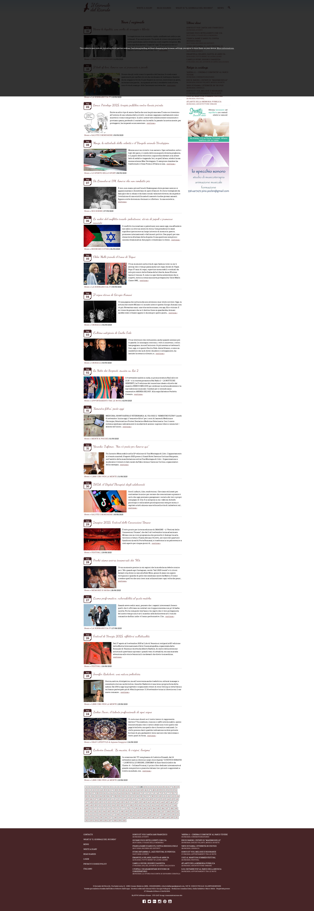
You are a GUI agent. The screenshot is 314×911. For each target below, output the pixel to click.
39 (119, 790)
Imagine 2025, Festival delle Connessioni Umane (122, 522)
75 (160, 793)
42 (130, 790)
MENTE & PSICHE (99, 438)
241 (129, 817)
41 (127, 790)
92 (130, 796)
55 (86, 793)
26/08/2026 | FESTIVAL (195, 98)
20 (145, 787)
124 (168, 799)
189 (176, 808)
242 (133, 817)
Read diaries (89, 854)
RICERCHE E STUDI (100, 249)
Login (86, 859)
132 (108, 802)
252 (86, 820)
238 (114, 817)
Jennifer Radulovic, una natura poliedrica (116, 674)
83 (97, 796)
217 (113, 814)
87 (112, 796)
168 (175, 805)
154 (113, 805)
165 (161, 805)
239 (119, 817)
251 (176, 817)
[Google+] (154, 901)
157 (126, 805)
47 (150, 790)
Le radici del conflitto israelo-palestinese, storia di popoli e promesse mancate (133, 221)
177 (122, 808)
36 (108, 790)
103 (173, 796)
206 (158, 811)
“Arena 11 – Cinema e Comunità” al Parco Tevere (204, 835)
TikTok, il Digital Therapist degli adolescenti (119, 484)
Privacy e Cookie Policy (95, 864)
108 (100, 799)
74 (157, 793)
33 (97, 790)
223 (140, 814)
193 (99, 811)
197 (117, 811)
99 (156, 796)
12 (117, 787)
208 (168, 811)
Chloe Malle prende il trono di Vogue (114, 257)
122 (159, 799)
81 (90, 796)
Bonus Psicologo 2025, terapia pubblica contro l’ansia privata (128, 105)
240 (124, 817)
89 (119, 796)
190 (86, 811)
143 (157, 802)
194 (104, 811)
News (87, 97)
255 (100, 820)
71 (145, 793)
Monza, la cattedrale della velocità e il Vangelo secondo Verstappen (131, 143)
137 (130, 802)
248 (162, 817)
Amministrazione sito (173, 895)
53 (172, 790)
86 (108, 796)
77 (168, 793)
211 (86, 814)
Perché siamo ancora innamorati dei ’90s (116, 560)
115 (129, 799)
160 (139, 805)
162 (148, 805)
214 (99, 814)
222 (135, 814)
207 (163, 811)
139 (139, 802)
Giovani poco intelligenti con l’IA (149, 841)
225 (149, 814)
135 (122, 802)
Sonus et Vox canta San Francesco (149, 835)
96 (145, 796)
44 (138, 790)
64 (119, 793)
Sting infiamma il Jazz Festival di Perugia (153, 853)
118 (142, 799)
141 (148, 802)
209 (172, 811)
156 (122, 805)
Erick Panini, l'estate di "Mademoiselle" (201, 841)
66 (127, 793)
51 (164, 790)
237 (110, 817)
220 (126, 814)
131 (104, 802)
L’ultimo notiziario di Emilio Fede (112, 333)
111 (113, 799)
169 (86, 808)
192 (95, 811)
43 (134, 790)
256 (105, 820)
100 (160, 796)
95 (141, 796)
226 (154, 814)
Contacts (88, 834)
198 (122, 811)
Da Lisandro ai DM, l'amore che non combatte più (121, 181)
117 (138, 799)
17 (134, 787)
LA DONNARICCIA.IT (101, 97)
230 (173, 814)
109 (104, 799)
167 (170, 805)
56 (90, 793)
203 (144, 811)
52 (168, 790)
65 (123, 793)
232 (86, 817)
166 (166, 805)
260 (124, 820)
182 (145, 808)
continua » (151, 123)
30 (86, 790)
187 (167, 808)
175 (113, 808)
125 (172, 799)
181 (140, 808)
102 (168, 796)
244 (143, 817)
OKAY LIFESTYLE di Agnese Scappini (109, 742)
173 (104, 808)
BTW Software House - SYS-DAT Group (149, 895)
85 (104, 796)
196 (113, 811)
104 (177, 796)
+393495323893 (155, 886)
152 (104, 805)
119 (146, 799)
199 (126, 811)
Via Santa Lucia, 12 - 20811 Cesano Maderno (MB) (129, 886)
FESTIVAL (96, 552)
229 (168, 814)
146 (171, 802)
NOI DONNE (97, 211)
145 (166, 802)
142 (153, 802)
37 (112, 790)
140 (144, 802)
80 (86, 796)
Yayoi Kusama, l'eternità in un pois (199, 847)
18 (138, 787)
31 (90, 790)
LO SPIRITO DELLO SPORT (103, 173)
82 (93, 796)
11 (113, 787)
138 (135, 802)
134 (117, 802)
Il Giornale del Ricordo (101, 886)
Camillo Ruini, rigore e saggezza (153, 864)
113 (121, 799)
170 (91, 808)
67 (130, 793)
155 (117, 805)
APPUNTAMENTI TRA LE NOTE (106, 400)
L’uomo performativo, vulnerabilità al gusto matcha (122, 598)
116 (133, 799)
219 (122, 814)
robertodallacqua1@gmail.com (173, 886)
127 (86, 802)
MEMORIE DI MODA (100, 590)
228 (163, 814)
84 (101, 796)
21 (148, 787)
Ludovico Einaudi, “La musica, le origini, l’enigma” (122, 750)
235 (100, 817)
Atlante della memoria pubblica (203, 101)
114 (125, 799)
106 (91, 799)
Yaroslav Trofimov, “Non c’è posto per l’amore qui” (121, 446)
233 (91, 817)
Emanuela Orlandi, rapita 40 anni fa (150, 858)
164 (157, 805)
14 (124, 787)
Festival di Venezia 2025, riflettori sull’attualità (121, 636)
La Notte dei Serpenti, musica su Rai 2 (115, 370)
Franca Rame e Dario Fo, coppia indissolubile (155, 847)
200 (130, 811)
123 (163, 799)
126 (177, 799)
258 (114, 820)
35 (104, 790)
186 (162, 808)
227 (159, 814)
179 (132, 808)
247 (157, 817)
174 (109, 808)
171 (95, 808)
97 (149, 796)
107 (95, 799)
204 (149, 811)
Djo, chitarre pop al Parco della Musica (201, 870)
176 (118, 808)
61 (108, 793)
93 (134, 796)
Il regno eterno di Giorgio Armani (112, 295)
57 (94, 793)
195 (108, 811)
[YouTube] (170, 901)
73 (153, 793)
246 (152, 817)
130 (100, 802)
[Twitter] (149, 901)
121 (155, 799)
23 (156, 787)
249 (167, 817)
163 (152, 805)
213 (95, 814)
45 (142, 790)
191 (91, 811)
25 (163, 787)
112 (117, 799)
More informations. (225, 48)
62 (112, 793)
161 (144, 805)
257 (110, 820)
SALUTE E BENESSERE (101, 135)
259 (119, 820)
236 (105, 817)
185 (158, 808)
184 (153, 808)
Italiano (87, 869)
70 (142, 793)
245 (148, 817)
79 (176, 793)
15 (127, 787)
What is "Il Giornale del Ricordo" (99, 839)
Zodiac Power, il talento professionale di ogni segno (122, 712)
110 (108, 799)
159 (135, 805)
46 (146, 790)
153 (108, 805)
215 (104, 814)
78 (172, 793)
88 (116, 796)
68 (134, 793)
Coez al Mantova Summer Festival (198, 858)
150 (95, 805)
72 (149, 793)
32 (93, 790)
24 (159, 787)
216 (108, 814)
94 (138, 796)
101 (164, 796)
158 (131, 805)
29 (178, 787)
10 (110, 787)
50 (161, 790)
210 (177, 811)
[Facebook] (144, 901)
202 (139, 811)
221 (131, 814)
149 (91, 805)
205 (154, 811)
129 (95, 802)
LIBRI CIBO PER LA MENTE (104, 476)
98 (152, 796)
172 (99, 808)
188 (171, 808)
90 (123, 796)
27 (171, 787)
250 (172, 817)
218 (117, 814)
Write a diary (90, 849)
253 (91, 820)
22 (152, 787)
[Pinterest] (164, 901)
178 (127, 808)
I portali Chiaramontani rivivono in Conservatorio (156, 871)
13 (120, 787)
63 (116, 793)
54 (176, 790)
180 (136, 808)
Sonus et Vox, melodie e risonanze (198, 853)
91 (126, 796)
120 (150, 799)
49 (157, 790)
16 (131, 787)
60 (105, 793)
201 (135, 811)
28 (174, 787)
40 (123, 790)
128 (91, 802)
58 (97, 793)
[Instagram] (159, 901)
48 (153, 790)
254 (96, 820)
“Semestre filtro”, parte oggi (108, 408)
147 (175, 802)
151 (100, 805)
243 (138, 817)
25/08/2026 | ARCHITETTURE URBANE (201, 104)
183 (149, 808)
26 (167, 787)
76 (164, 793)
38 (116, 790)
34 (101, 790)
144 (162, 802)
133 (113, 802)
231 (177, 814)
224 (144, 814)
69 (138, 793)
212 (90, 814)
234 (96, 817)
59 (101, 793)
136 (126, 802)
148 (86, 805)
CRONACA (96, 325)
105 (86, 799)
